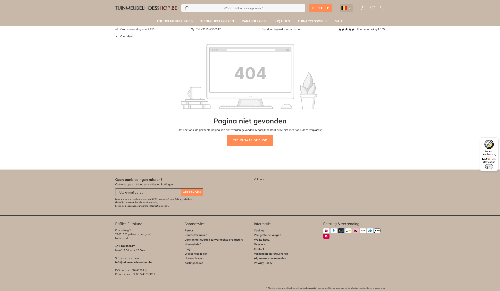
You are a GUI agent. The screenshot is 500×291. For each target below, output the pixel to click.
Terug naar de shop (250, 140)
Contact (259, 249)
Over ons (260, 244)
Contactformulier (196, 235)
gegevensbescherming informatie (142, 205)
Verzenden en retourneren (271, 253)
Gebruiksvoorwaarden (126, 202)
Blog (188, 249)
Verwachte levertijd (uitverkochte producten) (214, 239)
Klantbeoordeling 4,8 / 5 (370, 29)
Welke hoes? (262, 239)
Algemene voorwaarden (270, 258)
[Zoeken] (186, 8)
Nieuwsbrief (193, 244)
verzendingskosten (308, 288)
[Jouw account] (363, 8)
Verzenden (192, 192)
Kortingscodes (194, 263)
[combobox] (243, 8)
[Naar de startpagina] (146, 8)
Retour (189, 230)
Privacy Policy (263, 263)
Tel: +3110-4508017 (208, 29)
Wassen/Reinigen (196, 253)
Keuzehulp (320, 8)
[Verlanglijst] (372, 8)
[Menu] (495, 139)
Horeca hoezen (194, 258)
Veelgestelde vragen (267, 235)
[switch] (489, 166)
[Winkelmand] (382, 8)
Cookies (259, 230)
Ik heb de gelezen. (142, 205)
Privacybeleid (182, 199)
